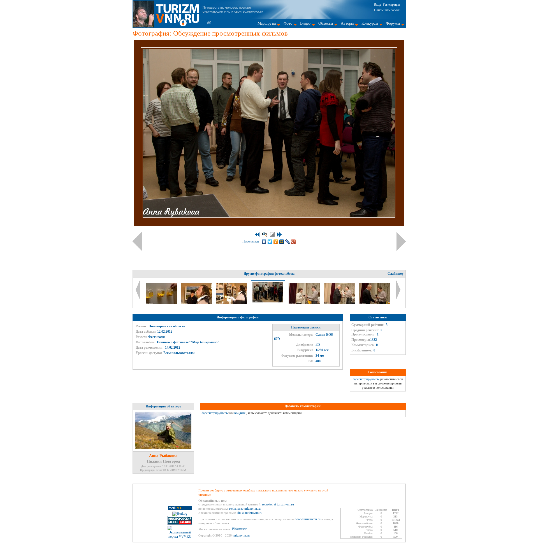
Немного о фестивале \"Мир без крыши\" (188, 342)
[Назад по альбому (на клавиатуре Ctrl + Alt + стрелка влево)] (137, 241)
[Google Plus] (293, 241)
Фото (288, 23)
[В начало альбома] (257, 234)
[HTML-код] (265, 234)
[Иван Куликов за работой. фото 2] (232, 303)
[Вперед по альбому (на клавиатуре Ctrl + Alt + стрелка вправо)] (401, 241)
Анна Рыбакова (163, 456)
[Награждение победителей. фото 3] (374, 303)
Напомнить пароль (387, 10)
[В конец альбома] (279, 234)
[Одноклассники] (276, 241)
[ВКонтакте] (264, 241)
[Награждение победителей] (305, 303)
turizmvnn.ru (241, 535)
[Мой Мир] (282, 241)
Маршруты (267, 23)
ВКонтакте (239, 529)
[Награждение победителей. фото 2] (340, 303)
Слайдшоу (396, 274)
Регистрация (391, 4)
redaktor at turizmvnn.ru (278, 504)
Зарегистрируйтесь (366, 379)
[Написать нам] (209, 22)
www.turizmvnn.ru (308, 519)
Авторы (347, 23)
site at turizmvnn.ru (249, 513)
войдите (239, 413)
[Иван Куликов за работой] (197, 303)
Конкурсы (369, 23)
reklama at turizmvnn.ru (245, 508)
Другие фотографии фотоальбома (269, 274)
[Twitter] (270, 241)
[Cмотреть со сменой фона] (272, 234)
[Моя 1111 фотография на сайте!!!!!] (162, 303)
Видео (305, 23)
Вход (377, 4)
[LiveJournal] (288, 241)
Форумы (393, 23)
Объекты (325, 23)
